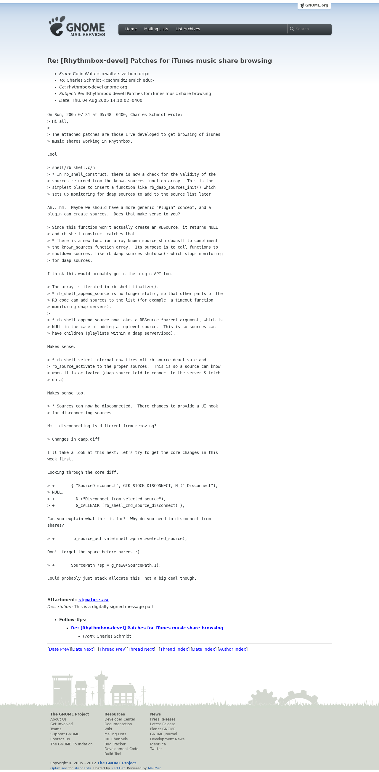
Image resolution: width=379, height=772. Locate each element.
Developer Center (120, 719)
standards (82, 768)
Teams (55, 729)
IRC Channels (116, 739)
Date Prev (59, 649)
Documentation (118, 724)
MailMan (154, 768)
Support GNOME (64, 734)
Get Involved (61, 724)
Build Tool (113, 754)
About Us (58, 719)
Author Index (232, 649)
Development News (167, 739)
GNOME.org (316, 5)
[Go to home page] (85, 38)
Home (131, 29)
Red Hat (118, 768)
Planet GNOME (163, 729)
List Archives (188, 29)
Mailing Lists (156, 29)
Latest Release (162, 724)
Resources (115, 714)
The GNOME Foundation (71, 744)
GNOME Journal (163, 734)
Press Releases (162, 719)
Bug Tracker (115, 744)
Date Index (203, 649)
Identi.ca (158, 744)
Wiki (108, 729)
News (155, 714)
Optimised (58, 768)
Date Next (82, 649)
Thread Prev (112, 649)
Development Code (121, 749)
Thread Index (174, 649)
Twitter (156, 749)
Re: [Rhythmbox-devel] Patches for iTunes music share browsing (147, 628)
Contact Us (60, 739)
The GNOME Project (69, 714)
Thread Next (141, 649)
